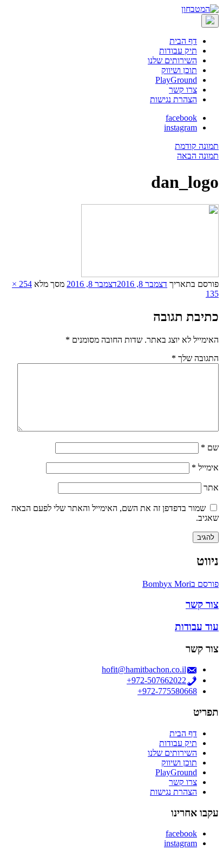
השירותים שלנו (172, 60)
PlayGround (176, 79)
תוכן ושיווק (179, 70)
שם (210, 447)
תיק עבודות (178, 50)
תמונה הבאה (198, 155)
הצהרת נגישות (173, 99)
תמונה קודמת (197, 146)
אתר (211, 487)
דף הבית (183, 40)
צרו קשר (183, 89)
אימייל (205, 467)
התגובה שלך (195, 358)
